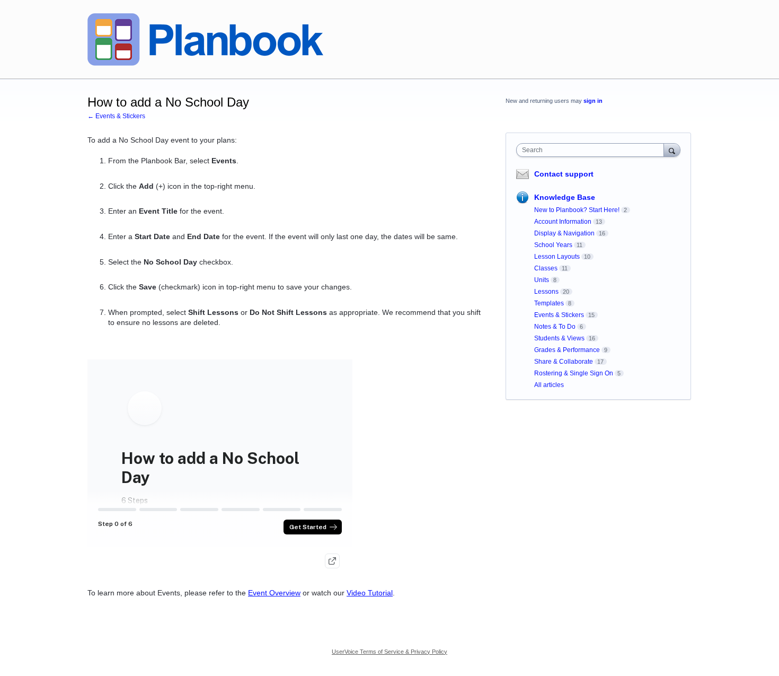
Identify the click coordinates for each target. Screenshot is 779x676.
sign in (593, 101)
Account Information (562, 221)
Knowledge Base (564, 197)
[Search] (671, 149)
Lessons (546, 291)
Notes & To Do (555, 326)
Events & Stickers (559, 315)
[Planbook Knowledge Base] (205, 39)
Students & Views (559, 338)
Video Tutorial (370, 593)
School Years (553, 245)
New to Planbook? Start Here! (576, 210)
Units (541, 280)
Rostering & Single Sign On (573, 373)
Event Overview (274, 593)
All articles (549, 385)
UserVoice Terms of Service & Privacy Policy (389, 651)
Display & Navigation (564, 233)
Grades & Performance (567, 350)
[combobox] (592, 150)
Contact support (564, 174)
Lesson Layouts (557, 256)
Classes (545, 268)
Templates (549, 303)
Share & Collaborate (563, 361)
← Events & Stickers (116, 116)
